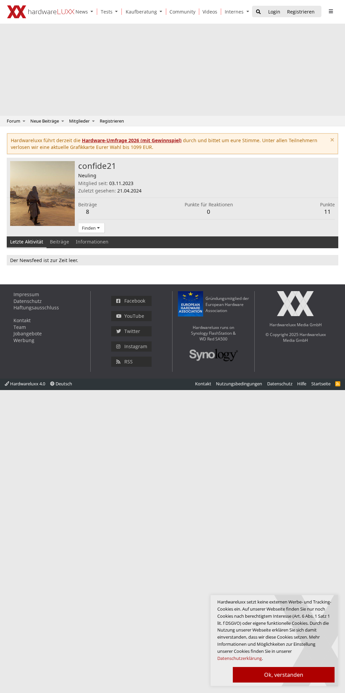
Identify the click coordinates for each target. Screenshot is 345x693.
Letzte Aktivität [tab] (26, 241)
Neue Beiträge (44, 121)
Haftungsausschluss (36, 307)
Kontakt (22, 320)
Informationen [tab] (92, 241)
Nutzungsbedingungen (239, 384)
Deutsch (63, 384)
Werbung (23, 340)
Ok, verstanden (283, 674)
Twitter (132, 331)
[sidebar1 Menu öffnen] (331, 11)
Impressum (26, 294)
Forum (13, 121)
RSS (128, 361)
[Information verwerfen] (331, 140)
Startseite (321, 384)
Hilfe (301, 384)
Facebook (134, 301)
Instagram (135, 346)
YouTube (134, 316)
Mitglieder (79, 121)
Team (19, 327)
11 (327, 211)
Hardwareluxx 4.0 (27, 384)
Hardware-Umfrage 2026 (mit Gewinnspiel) (132, 140)
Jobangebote (27, 333)
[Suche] (258, 12)
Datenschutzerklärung (239, 658)
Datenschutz (27, 301)
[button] (93, 11)
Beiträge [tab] (59, 241)
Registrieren (112, 121)
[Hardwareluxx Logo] (40, 12)
